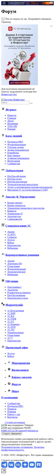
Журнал (11, 109)
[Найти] (31, 103)
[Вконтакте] (11, 467)
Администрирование (18, 158)
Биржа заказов (22, 377)
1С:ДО (10, 329)
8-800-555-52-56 (9, 430)
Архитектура (14, 216)
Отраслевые (13, 266)
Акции (11, 231)
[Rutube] (39, 467)
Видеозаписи (20, 370)
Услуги (11, 240)
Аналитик (12, 290)
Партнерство (14, 245)
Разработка (13, 152)
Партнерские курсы (17, 298)
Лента (10, 121)
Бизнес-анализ (14, 202)
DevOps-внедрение (17, 181)
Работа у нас (13, 414)
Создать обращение (11, 433)
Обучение (12, 281)
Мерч (15, 391)
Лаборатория (14, 170)
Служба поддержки (15, 422)
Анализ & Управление (20, 196)
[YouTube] (32, 467)
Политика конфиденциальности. (22, 448)
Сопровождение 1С (18, 225)
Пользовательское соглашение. (17, 447)
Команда (11, 211)
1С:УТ (10, 321)
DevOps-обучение (16, 176)
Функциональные (16, 144)
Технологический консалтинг (22, 184)
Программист (14, 287)
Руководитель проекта (19, 292)
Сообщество (13, 163)
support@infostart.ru (28, 430)
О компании (9, 397)
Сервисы (12, 237)
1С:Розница (13, 324)
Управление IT (15, 213)
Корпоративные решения (22, 254)
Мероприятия (21, 363)
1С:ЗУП (11, 327)
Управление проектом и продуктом (25, 208)
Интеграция (13, 161)
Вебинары (12, 248)
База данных (13, 155)
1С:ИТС (11, 234)
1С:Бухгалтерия (15, 310)
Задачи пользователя (18, 150)
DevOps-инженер (16, 295)
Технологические (16, 271)
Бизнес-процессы (16, 205)
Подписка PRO (15, 141)
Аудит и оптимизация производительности (29, 187)
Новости (11, 115)
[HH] (18, 467)
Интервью (12, 123)
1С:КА (10, 316)
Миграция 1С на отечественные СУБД (27, 190)
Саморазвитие (14, 219)
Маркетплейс (14, 304)
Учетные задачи (15, 147)
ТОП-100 (12, 126)
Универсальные (15, 332)
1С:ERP (11, 313)
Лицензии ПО (14, 263)
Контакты (12, 417)
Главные (11, 118)
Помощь (11, 411)
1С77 (10, 338)
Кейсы (10, 242)
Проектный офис (17, 347)
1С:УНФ (11, 319)
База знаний (14, 135)
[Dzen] (25, 467)
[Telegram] (4, 467)
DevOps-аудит (14, 179)
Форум (16, 384)
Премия (11, 129)
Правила (11, 409)
